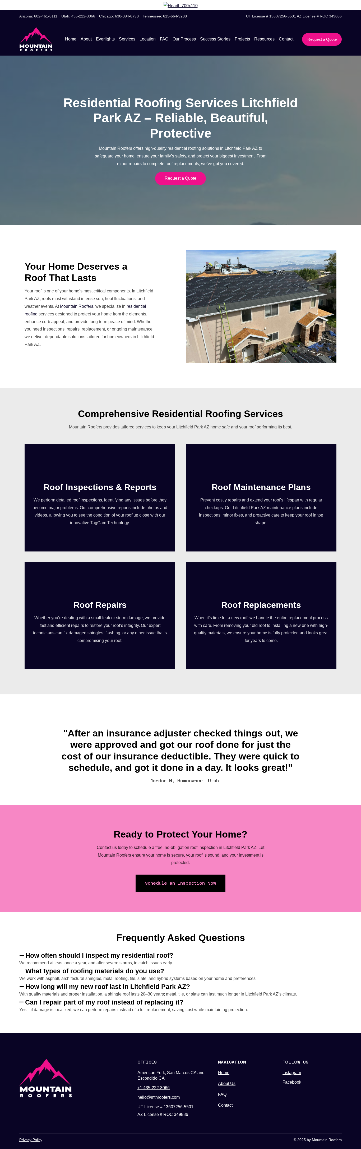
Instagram (292, 1072)
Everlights (105, 39)
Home (70, 39)
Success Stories (215, 39)
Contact (286, 39)
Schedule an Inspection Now (180, 883)
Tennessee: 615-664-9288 (165, 16)
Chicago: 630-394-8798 (119, 16)
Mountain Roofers (76, 306)
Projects (242, 39)
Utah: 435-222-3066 (78, 16)
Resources (264, 39)
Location (148, 39)
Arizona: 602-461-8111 (38, 16)
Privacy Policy (30, 1140)
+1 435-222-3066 (153, 1087)
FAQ (164, 39)
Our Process (184, 39)
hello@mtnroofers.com (158, 1097)
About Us (226, 1083)
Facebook (292, 1082)
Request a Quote (322, 39)
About (86, 39)
